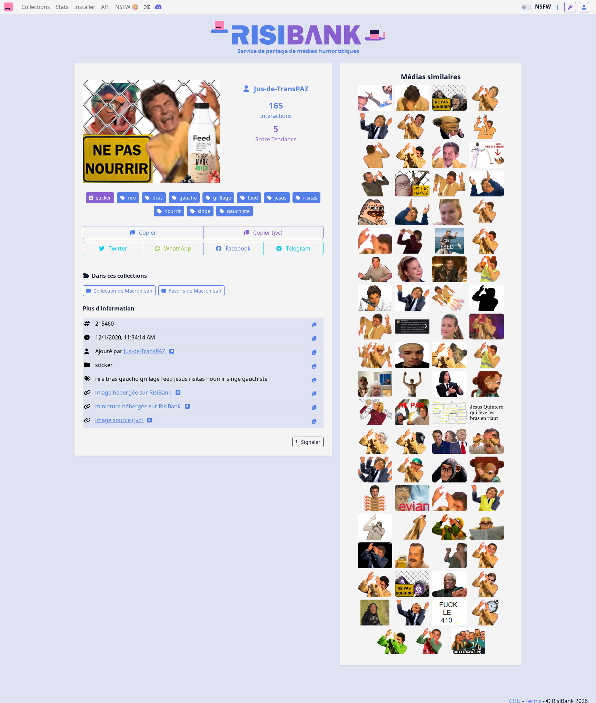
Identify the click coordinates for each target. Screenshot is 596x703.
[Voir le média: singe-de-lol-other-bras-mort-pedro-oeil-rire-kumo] (486, 469)
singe (203, 211)
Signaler (310, 442)
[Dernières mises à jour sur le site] (558, 7)
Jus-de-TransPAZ (280, 88)
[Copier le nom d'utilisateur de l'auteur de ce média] (314, 352)
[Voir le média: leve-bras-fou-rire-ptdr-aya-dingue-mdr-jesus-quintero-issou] (375, 555)
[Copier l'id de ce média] (314, 324)
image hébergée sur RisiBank (134, 392)
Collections (35, 7)
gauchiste (238, 211)
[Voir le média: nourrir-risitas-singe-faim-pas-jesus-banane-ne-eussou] (412, 412)
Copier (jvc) (267, 232)
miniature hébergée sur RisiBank (138, 406)
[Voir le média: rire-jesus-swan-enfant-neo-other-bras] (412, 241)
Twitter (117, 248)
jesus (280, 197)
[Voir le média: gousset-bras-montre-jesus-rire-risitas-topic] (486, 612)
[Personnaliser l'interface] (570, 7)
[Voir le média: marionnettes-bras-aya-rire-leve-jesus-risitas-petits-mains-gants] (486, 441)
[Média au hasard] (146, 7)
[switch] (526, 7)
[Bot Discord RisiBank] (158, 7)
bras (157, 197)
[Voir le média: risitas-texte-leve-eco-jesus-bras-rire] (486, 412)
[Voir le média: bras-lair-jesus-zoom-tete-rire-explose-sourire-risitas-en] (375, 241)
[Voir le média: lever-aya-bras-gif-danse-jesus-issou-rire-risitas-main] (486, 212)
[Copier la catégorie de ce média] (314, 366)
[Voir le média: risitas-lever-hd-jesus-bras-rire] (412, 155)
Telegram (297, 248)
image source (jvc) (119, 420)
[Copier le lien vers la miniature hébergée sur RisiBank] (314, 407)
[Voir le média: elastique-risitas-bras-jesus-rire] (412, 527)
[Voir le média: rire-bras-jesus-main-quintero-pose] (412, 126)
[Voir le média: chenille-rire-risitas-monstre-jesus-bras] (375, 498)
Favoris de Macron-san (194, 290)
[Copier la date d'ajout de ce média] (314, 338)
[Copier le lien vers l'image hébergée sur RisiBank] (314, 393)
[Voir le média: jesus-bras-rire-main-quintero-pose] (486, 98)
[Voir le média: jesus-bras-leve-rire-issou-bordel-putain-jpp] (375, 584)
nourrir (172, 211)
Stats (62, 7)
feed (252, 197)
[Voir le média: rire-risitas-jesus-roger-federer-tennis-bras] (486, 584)
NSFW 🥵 (127, 7)
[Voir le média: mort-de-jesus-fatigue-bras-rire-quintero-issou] (412, 98)
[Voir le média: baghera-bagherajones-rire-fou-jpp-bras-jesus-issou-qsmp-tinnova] (449, 555)
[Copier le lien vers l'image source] (314, 421)
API (105, 7)
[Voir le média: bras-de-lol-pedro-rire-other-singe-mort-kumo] (486, 384)
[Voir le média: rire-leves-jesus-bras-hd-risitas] (486, 241)
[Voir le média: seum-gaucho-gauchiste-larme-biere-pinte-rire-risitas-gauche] (412, 555)
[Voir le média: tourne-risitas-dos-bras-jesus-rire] (375, 155)
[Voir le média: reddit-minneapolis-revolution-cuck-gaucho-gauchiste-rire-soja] (449, 412)
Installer (85, 7)
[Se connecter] (584, 7)
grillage (221, 197)
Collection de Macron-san (122, 290)
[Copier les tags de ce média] (314, 380)
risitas (309, 197)
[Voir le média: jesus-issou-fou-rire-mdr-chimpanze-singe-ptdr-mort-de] (375, 612)
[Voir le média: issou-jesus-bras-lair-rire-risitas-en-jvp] (393, 641)
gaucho (187, 197)
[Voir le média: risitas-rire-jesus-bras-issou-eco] (375, 527)
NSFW (543, 6)
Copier (147, 232)
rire (131, 197)
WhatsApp (177, 248)
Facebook (237, 248)
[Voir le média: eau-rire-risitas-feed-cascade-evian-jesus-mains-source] (412, 498)
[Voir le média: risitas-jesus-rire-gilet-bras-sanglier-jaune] (449, 355)
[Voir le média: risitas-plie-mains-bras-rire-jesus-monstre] (375, 469)
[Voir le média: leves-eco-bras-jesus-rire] (486, 126)
